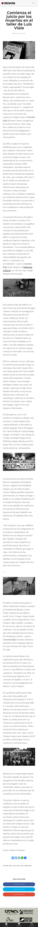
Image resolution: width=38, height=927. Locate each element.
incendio (5, 865)
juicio (11, 865)
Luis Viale (16, 865)
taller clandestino (25, 865)
